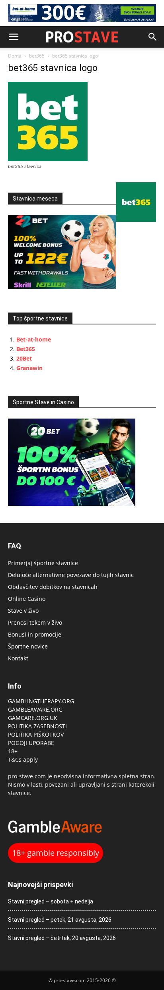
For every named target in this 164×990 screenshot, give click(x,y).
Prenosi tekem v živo (35, 622)
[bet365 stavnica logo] (48, 159)
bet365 (37, 55)
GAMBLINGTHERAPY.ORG (41, 701)
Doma (14, 55)
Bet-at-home (33, 339)
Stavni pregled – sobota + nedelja (50, 901)
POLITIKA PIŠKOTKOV (36, 734)
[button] (13, 37)
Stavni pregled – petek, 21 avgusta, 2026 (59, 920)
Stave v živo (23, 610)
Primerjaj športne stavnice (43, 563)
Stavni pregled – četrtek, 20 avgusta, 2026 (62, 938)
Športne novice (28, 646)
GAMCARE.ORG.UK (32, 718)
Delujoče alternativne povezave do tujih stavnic (71, 575)
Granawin (29, 368)
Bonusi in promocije (34, 634)
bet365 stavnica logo (53, 67)
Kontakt (18, 658)
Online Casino (26, 598)
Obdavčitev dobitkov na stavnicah (53, 587)
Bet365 (25, 349)
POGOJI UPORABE (31, 743)
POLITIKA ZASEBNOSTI (37, 726)
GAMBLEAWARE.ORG (36, 709)
